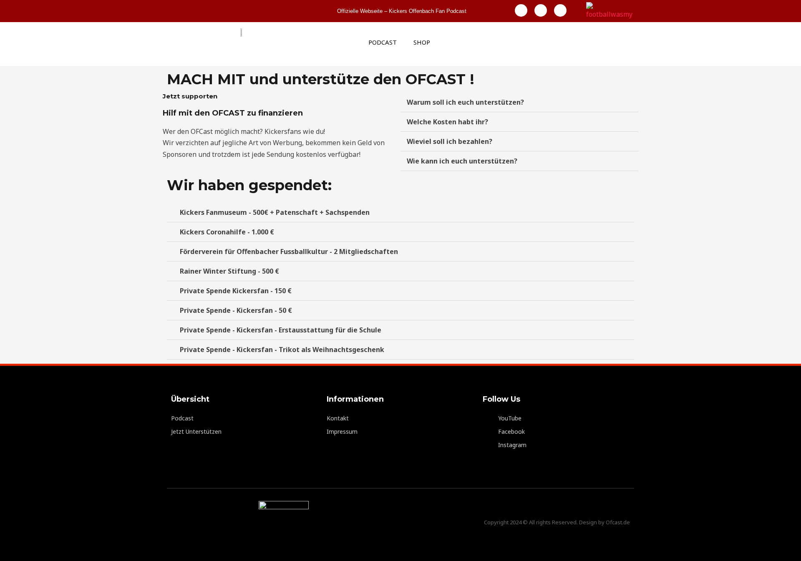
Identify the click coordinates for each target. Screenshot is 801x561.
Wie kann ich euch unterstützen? (462, 161)
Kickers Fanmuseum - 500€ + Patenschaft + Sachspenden (275, 212)
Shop (421, 42)
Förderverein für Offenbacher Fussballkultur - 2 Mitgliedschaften (289, 251)
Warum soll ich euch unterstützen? (465, 102)
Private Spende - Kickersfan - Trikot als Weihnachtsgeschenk (282, 349)
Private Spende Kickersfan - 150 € (236, 290)
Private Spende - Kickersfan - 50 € (236, 310)
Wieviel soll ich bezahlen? (449, 141)
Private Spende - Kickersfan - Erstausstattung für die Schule (280, 330)
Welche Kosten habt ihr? (447, 121)
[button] (519, 102)
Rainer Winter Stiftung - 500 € (229, 271)
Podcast (382, 42)
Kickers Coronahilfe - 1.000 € (227, 231)
